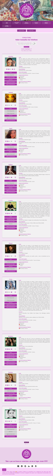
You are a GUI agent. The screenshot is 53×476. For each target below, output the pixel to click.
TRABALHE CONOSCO (46, 23)
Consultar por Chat (10, 219)
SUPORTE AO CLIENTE (6, 26)
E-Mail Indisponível (10, 113)
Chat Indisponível (10, 75)
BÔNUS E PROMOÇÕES (26, 23)
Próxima (26, 442)
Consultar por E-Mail (11, 77)
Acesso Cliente (21, 30)
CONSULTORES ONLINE (16, 23)
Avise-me (10, 79)
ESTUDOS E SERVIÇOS (36, 23)
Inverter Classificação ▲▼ (26, 49)
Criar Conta (31, 30)
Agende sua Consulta (11, 82)
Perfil (11, 72)
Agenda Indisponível (11, 118)
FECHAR (4, 469)
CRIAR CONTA (7, 23)
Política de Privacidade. (14, 472)
